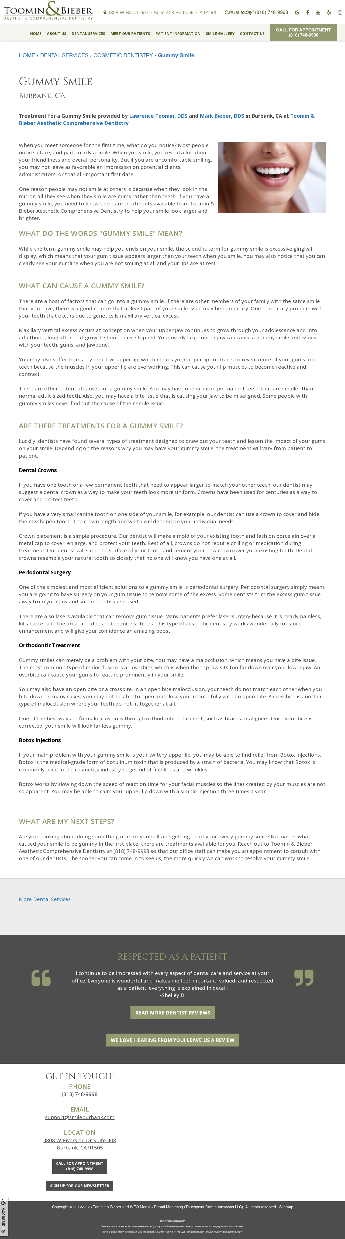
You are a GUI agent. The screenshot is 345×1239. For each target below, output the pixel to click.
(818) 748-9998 (80, 1094)
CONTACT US (252, 33)
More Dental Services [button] (45, 899)
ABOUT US (56, 33)
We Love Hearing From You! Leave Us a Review (172, 1040)
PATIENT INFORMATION (178, 33)
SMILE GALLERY (220, 33)
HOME (36, 33)
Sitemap (286, 1206)
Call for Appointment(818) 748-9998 (303, 32)
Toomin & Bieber (107, 1206)
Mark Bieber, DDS (222, 115)
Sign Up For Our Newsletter (79, 1185)
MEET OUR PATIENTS (130, 33)
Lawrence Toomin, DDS (158, 115)
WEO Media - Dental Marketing (156, 1206)
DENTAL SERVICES (88, 33)
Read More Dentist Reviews (172, 1012)
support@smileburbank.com (80, 1117)
